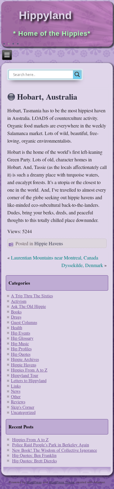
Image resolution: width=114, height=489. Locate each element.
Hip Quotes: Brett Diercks (34, 461)
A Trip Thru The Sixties (32, 296)
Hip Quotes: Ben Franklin (34, 455)
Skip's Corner (22, 407)
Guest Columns (24, 322)
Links (16, 386)
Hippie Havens (48, 243)
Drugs (16, 317)
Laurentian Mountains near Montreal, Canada (54, 257)
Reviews (18, 402)
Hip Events (20, 333)
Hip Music (20, 343)
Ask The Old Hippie (28, 306)
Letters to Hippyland (29, 380)
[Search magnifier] (77, 74)
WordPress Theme (62, 482)
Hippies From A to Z (29, 370)
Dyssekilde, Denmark (82, 265)
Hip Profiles (21, 349)
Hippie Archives (25, 359)
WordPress (34, 482)
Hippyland (45, 15)
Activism (18, 301)
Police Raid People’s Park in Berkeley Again (50, 445)
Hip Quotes (20, 354)
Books (16, 312)
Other (16, 396)
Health (16, 327)
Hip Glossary (22, 338)
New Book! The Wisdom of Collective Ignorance (54, 450)
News (15, 391)
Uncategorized (23, 412)
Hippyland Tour (24, 375)
